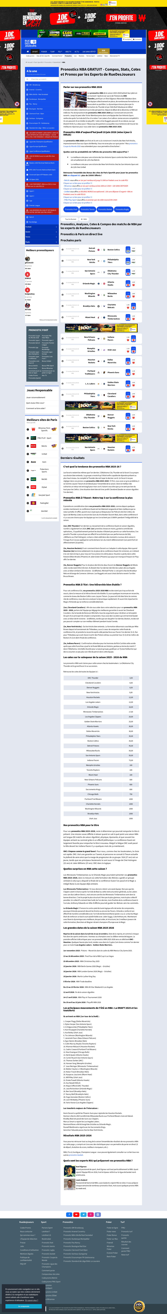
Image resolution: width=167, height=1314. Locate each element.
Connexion (138, 39)
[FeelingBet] (42, 503)
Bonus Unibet (46, 361)
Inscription (128, 39)
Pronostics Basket (105, 209)
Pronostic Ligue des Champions (49, 1265)
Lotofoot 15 (46, 1235)
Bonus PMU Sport (48, 366)
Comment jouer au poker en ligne (48, 372)
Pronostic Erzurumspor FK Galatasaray (79, 1257)
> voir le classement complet (49, 518)
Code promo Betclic (49, 1278)
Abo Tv (68, 51)
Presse (22, 1242)
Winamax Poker (110, 1248)
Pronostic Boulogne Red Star (75, 1246)
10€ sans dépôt (89, 51)
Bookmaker (46, 1239)
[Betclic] (42, 445)
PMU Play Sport (70, 200)
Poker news (111, 1231)
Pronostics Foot (71, 209)
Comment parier (48, 1270)
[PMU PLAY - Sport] (42, 438)
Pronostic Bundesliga (45, 348)
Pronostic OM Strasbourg (74, 1227)
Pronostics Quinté (35, 378)
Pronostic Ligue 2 (48, 340)
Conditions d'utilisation (29, 1250)
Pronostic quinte (125, 1236)
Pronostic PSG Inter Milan (46, 337)
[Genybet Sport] (42, 495)
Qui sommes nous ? (27, 1235)
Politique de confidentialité (26, 1259)
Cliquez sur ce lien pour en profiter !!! (77, 183)
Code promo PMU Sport (51, 1281)
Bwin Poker (111, 1256)
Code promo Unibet (49, 1292)
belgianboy (30, 294)
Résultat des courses (126, 1243)
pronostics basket (76, 1155)
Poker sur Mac (112, 1239)
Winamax (68, 186)
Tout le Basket (70, 219)
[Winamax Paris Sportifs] (42, 429)
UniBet (67, 191)
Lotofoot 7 (46, 1231)
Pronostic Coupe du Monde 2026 (34, 337)
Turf (52, 51)
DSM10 (28, 278)
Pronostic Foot (38, 330)
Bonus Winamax (47, 368)
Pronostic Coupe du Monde (49, 1259)
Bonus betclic (33, 366)
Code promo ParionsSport (47, 1287)
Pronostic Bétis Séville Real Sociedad (78, 1235)
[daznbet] (42, 511)
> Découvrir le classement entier (48, 320)
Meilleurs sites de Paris (42, 420)
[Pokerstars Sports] (42, 470)
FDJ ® (60, 51)
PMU (123, 1227)
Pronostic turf (126, 1231)
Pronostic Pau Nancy (72, 1242)
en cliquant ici (74, 175)
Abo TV (44, 375)
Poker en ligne (112, 1227)
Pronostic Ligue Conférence (34, 357)
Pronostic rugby (48, 1250)
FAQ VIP (23, 1264)
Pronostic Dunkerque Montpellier (77, 1239)
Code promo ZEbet (49, 1295)
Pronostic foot (47, 1242)
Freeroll (110, 1242)
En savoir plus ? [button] (31, 1300)
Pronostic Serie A (34, 343)
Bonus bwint (33, 368)
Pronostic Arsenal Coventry (74, 1231)
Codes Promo (33, 375)
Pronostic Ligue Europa (47, 353)
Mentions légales (26, 1254)
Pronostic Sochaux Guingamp (75, 1254)
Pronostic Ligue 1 (34, 340)
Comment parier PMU (125, 1250)
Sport (35, 51)
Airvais (28, 309)
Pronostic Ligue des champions (34, 353)
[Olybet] (42, 487)
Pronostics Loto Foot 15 (34, 362)
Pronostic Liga (33, 347)
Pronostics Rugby (122, 209)
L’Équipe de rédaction (28, 1239)
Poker (44, 51)
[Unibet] (42, 453)
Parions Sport (47, 1227)
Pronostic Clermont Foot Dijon (75, 1250)
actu (77, 51)
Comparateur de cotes (51, 1274)
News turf (125, 1254)
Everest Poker (112, 1253)
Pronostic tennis (48, 1246)
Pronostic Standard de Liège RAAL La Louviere (82, 1261)
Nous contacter (26, 1231)
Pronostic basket (48, 1254)
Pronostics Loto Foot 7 (47, 357)
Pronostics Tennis (88, 209)
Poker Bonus (112, 1235)
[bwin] (42, 461)
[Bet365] (42, 479)
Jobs (22, 1246)
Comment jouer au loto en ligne (35, 372)
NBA (85, 219)
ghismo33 (29, 262)
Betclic (67, 180)
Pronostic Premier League (48, 344)
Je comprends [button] (23, 1306)
